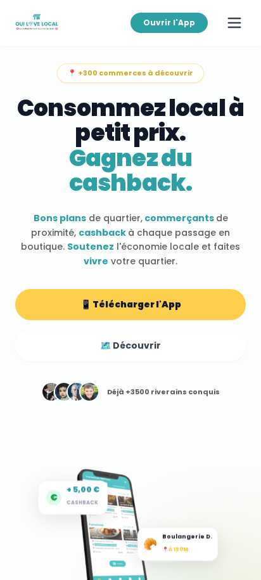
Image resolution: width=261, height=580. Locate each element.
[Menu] (234, 22)
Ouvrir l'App (169, 22)
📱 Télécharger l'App (130, 304)
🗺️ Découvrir (130, 345)
